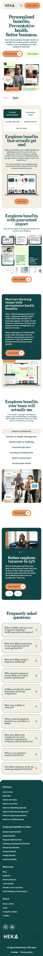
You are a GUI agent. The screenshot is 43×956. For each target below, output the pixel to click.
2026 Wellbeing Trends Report (15, 891)
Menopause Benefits (11, 848)
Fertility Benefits (9, 855)
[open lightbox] (21, 540)
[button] (21, 5)
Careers (6, 916)
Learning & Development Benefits (16, 844)
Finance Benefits (9, 851)
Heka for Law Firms (10, 804)
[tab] (12, 113)
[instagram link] (5, 927)
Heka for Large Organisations (15, 815)
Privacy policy (26, 952)
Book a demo (8, 904)
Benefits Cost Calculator (13, 887)
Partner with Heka (10, 800)
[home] (9, 5)
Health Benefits (9, 836)
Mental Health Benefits (12, 832)
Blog (4, 872)
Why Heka (7, 796)
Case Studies (8, 884)
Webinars (6, 876)
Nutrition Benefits (10, 859)
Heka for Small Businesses (13, 819)
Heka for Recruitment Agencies (15, 812)
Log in (5, 908)
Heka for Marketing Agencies (14, 808)
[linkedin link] (12, 927)
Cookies (14, 952)
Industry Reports (9, 880)
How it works (8, 792)
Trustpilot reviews (10, 912)
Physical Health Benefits (12, 840)
